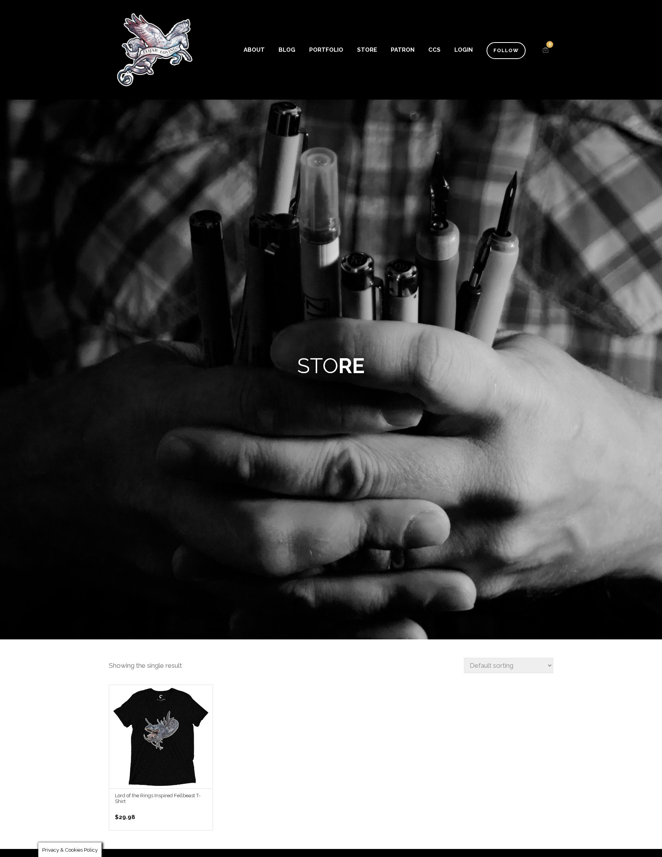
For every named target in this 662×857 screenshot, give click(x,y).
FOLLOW (506, 50)
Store (367, 49)
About (254, 49)
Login (463, 49)
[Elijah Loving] (155, 50)
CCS (434, 49)
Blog (287, 49)
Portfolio (326, 49)
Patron (403, 49)
